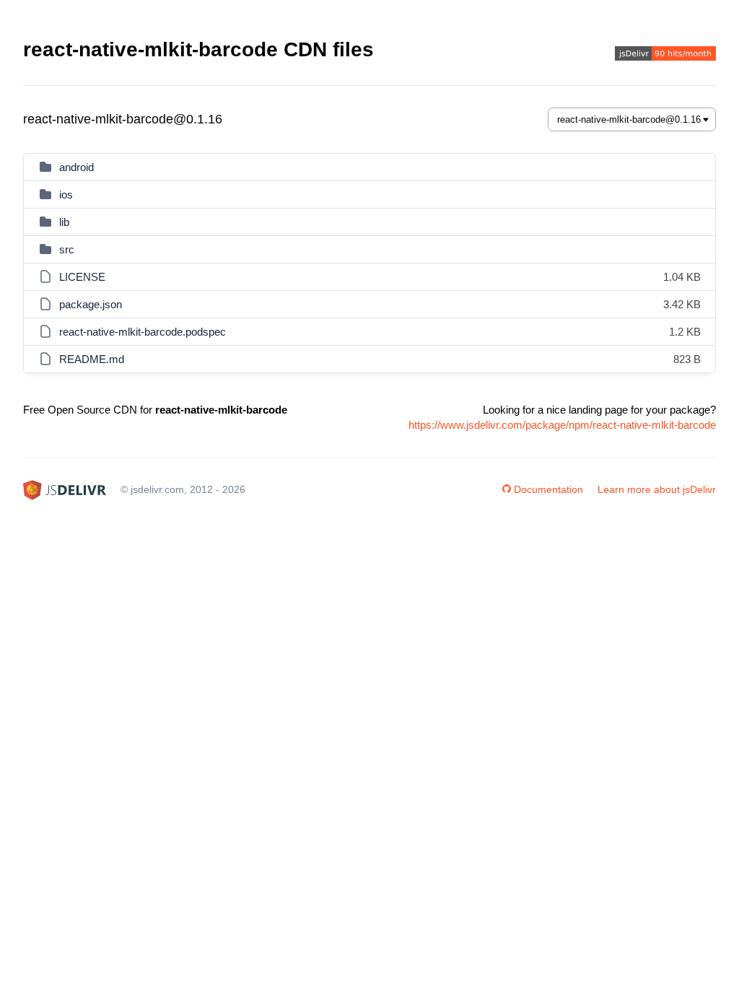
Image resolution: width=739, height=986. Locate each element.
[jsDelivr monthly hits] (665, 55)
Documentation (548, 489)
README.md (91, 359)
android (76, 167)
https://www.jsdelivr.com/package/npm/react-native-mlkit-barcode (562, 425)
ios (66, 194)
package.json (90, 304)
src (66, 249)
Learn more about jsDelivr (657, 489)
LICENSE (82, 277)
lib (64, 222)
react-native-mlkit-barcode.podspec (142, 332)
